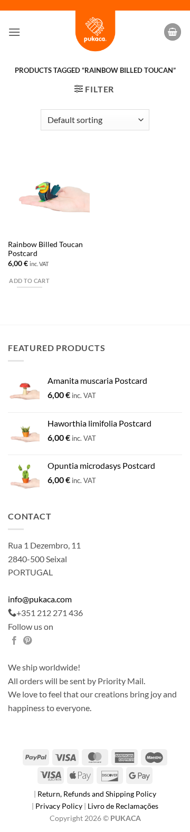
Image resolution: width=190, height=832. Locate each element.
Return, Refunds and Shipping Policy (96, 793)
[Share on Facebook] (14, 641)
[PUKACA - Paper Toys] (95, 32)
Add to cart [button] (29, 280)
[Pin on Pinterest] (27, 641)
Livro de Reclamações (123, 805)
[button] (14, 32)
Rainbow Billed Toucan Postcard (45, 249)
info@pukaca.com (40, 599)
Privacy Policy (59, 805)
